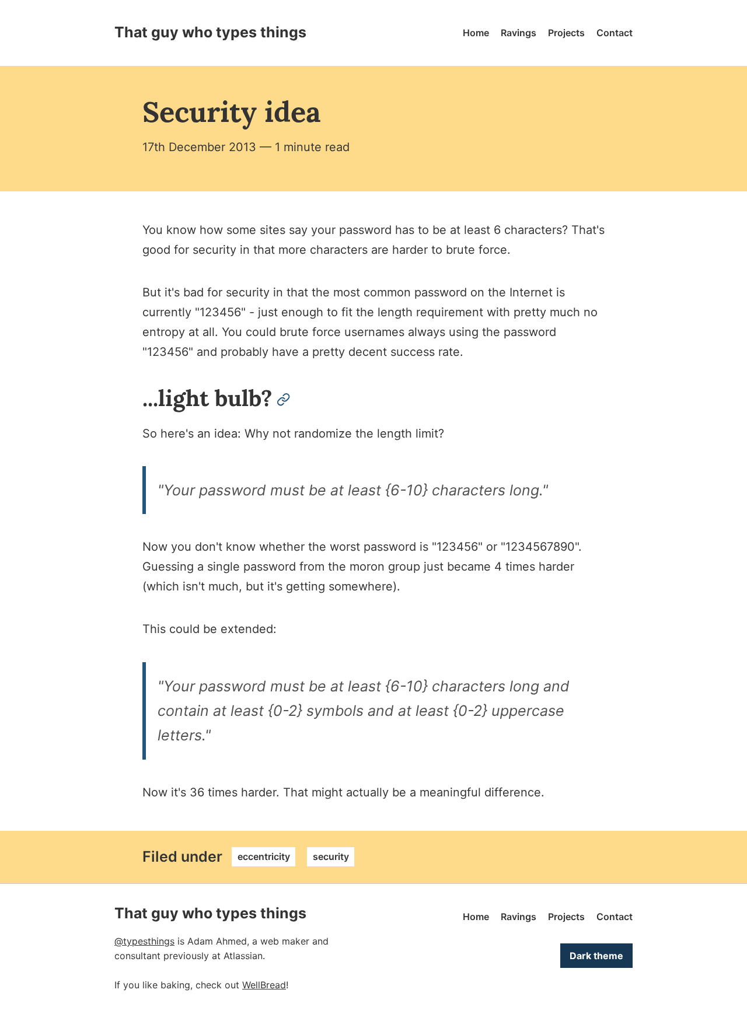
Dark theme (596, 955)
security (331, 856)
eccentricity (264, 856)
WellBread (264, 985)
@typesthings (144, 941)
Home (476, 33)
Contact (614, 33)
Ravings (518, 33)
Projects (566, 33)
